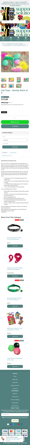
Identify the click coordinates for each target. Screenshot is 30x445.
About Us (15, 393)
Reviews (4, 155)
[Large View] (3, 79)
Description (4, 152)
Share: (3, 97)
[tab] (5, 152)
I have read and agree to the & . (16, 417)
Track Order (15, 382)
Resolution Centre (15, 385)
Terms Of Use (15, 396)
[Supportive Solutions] (15, 13)
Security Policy (15, 405)
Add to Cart (15, 122)
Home (15, 376)
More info (10, 102)
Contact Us (15, 388)
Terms (18, 417)
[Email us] (8, 424)
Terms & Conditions (15, 399)
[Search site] (27, 21)
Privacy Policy (15, 402)
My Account (15, 379)
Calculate (15, 147)
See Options (15, 276)
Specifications (13, 152)
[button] (15, 126)
